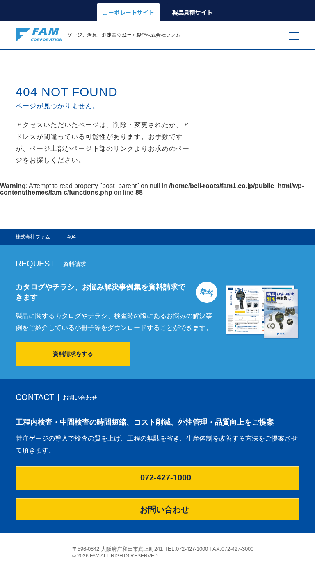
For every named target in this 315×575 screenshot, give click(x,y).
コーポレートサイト (128, 12)
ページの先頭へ (294, 549)
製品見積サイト (192, 12)
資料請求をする (73, 353)
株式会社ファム (39, 552)
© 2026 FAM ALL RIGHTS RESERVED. (115, 555)
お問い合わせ (164, 509)
